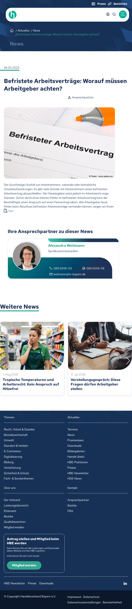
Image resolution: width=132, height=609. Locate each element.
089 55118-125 (62, 268)
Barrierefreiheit (112, 602)
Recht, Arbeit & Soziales (19, 429)
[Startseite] (12, 30)
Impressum (74, 597)
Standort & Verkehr (16, 446)
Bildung (9, 462)
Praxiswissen (75, 440)
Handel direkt (75, 456)
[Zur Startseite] (19, 14)
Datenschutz (91, 597)
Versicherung (12, 467)
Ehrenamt (10, 511)
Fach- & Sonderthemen (19, 478)
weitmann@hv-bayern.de (69, 274)
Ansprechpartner (78, 500)
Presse (71, 467)
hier (10, 211)
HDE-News (74, 478)
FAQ (70, 511)
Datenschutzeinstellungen (84, 602)
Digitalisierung (13, 456)
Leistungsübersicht (16, 505)
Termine (72, 429)
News (71, 435)
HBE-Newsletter (78, 473)
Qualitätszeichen (14, 522)
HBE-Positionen (77, 462)
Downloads (74, 446)
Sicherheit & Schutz (16, 473)
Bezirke (8, 516)
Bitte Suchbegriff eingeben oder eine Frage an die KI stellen (114, 14)
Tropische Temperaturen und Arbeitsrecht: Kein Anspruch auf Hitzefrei (31, 384)
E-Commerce (12, 451)
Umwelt (9, 440)
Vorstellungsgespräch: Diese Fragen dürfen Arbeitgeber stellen (95, 384)
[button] (123, 14)
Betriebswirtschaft (16, 435)
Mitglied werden (14, 527)
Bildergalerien (76, 451)
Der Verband (12, 500)
